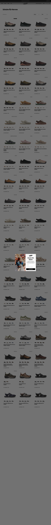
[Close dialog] (35, 254)
